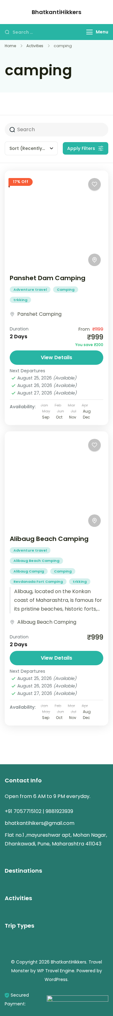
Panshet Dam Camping (47, 278)
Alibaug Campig (28, 571)
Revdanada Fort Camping (38, 581)
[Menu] (89, 32)
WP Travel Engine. (56, 971)
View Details (56, 357)
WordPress (56, 979)
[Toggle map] (94, 260)
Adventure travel (30, 289)
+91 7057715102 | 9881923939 (39, 811)
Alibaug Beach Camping (49, 538)
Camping (65, 289)
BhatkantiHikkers (56, 12)
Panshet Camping (39, 314)
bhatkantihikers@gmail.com (39, 823)
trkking (20, 299)
